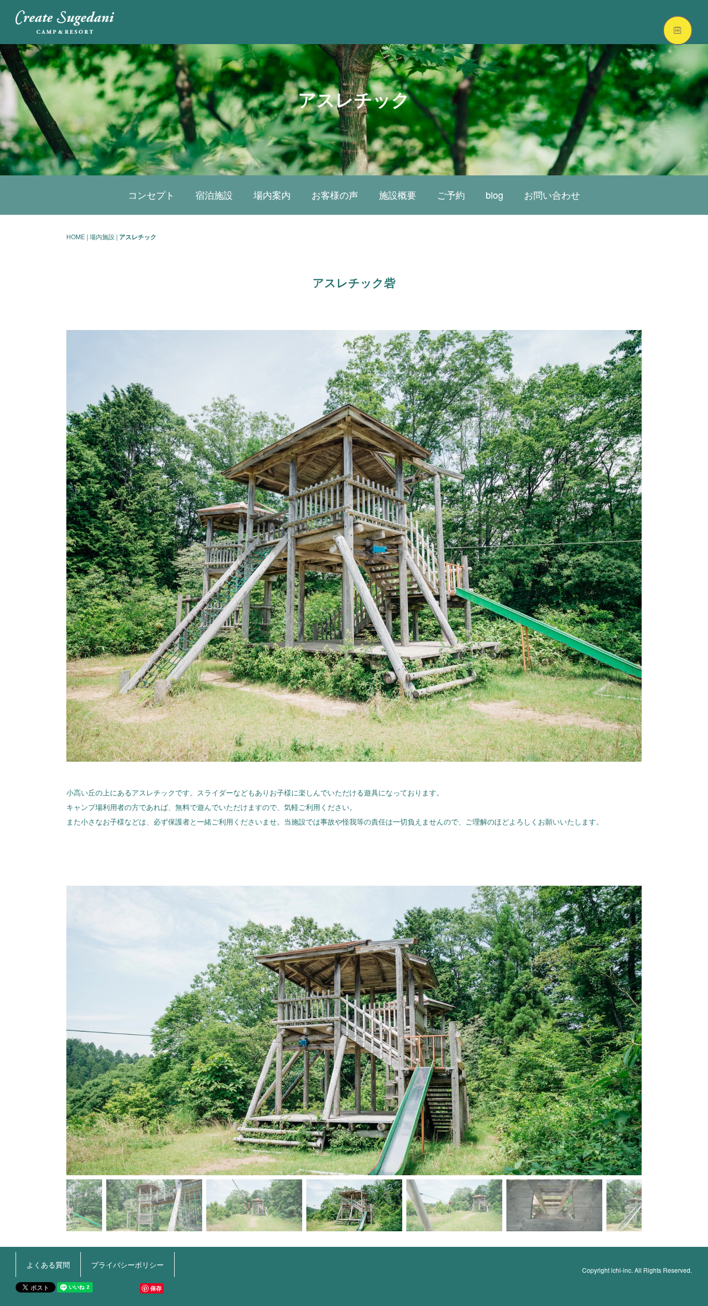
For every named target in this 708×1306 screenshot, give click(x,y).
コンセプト (151, 194)
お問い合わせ (552, 194)
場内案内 (272, 194)
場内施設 (102, 236)
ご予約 (451, 194)
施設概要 (397, 194)
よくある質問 (48, 1264)
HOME (75, 236)
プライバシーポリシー (127, 1264)
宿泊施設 (214, 194)
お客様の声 (334, 194)
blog (494, 194)
